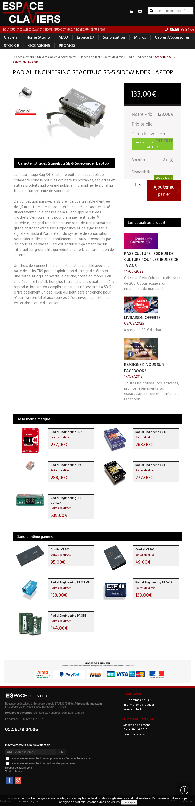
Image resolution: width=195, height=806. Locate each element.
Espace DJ (85, 37)
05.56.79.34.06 (21, 729)
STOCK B (11, 45)
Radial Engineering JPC (66, 464)
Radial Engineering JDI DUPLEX (66, 500)
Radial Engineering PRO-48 (153, 582)
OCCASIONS (39, 45)
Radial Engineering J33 (150, 464)
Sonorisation (114, 37)
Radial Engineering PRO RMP (70, 582)
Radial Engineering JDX (67, 431)
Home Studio (38, 37)
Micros (140, 37)
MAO (63, 37)
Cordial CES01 (144, 549)
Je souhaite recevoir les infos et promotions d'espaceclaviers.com (50, 758)
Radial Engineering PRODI (68, 615)
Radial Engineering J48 (151, 431)
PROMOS (67, 45)
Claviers (11, 37)
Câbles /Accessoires (172, 37)
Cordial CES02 (60, 549)
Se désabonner (14, 771)
